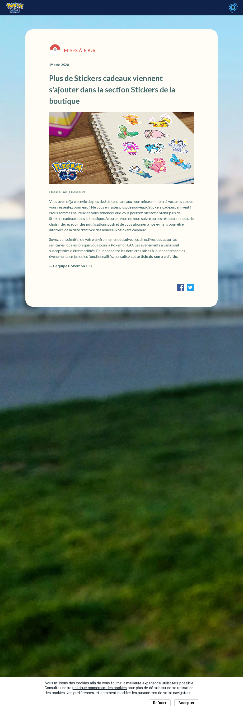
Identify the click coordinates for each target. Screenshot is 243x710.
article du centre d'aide (157, 256)
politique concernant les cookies (99, 688)
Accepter (186, 703)
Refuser (160, 703)
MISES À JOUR (80, 50)
